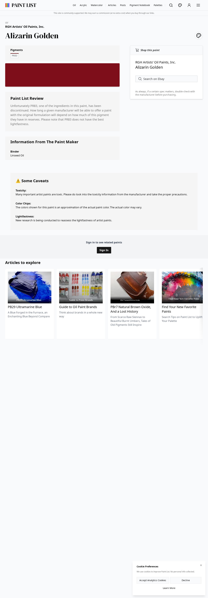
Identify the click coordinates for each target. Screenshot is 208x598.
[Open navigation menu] (198, 5)
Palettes (158, 5)
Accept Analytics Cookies (152, 580)
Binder (14, 151)
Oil (74, 5)
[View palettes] (180, 5)
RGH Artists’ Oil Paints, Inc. (24, 27)
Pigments (16, 50)
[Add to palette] (199, 35)
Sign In (104, 250)
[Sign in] (189, 5)
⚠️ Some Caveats (32, 180)
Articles (112, 5)
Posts (123, 5)
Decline (186, 580)
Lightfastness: (25, 216)
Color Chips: (23, 203)
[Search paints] (171, 5)
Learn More (169, 588)
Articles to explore (22, 262)
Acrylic (83, 5)
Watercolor (97, 5)
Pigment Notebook (140, 5)
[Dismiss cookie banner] (201, 565)
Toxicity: (21, 190)
